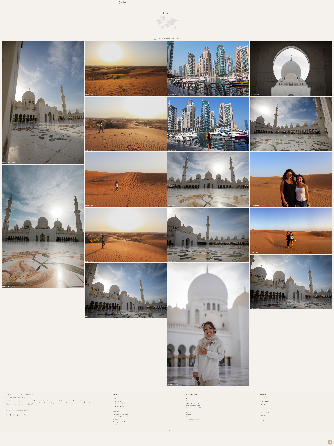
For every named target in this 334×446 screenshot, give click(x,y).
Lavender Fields (120, 404)
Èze (187, 401)
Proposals (118, 401)
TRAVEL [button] (205, 3)
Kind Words (116, 419)
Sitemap (177, 430)
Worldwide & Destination (193, 419)
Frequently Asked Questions (122, 416)
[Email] (14, 415)
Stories (115, 409)
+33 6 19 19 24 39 (29, 404)
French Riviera (119, 406)
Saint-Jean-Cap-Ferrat (193, 405)
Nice (187, 398)
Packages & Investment (120, 414)
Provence (189, 416)
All (155, 38)
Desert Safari (170, 38)
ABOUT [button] (174, 3)
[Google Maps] (24, 415)
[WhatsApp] (17, 415)
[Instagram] (7, 415)
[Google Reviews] (20, 415)
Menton (188, 414)
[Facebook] (10, 415)
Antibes (188, 410)
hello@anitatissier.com (14, 404)
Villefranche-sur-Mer (192, 403)
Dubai (178, 38)
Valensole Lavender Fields (194, 407)
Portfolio (116, 398)
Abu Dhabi (161, 38)
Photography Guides (119, 422)
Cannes (188, 412)
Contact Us (116, 424)
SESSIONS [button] (181, 3)
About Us (116, 411)
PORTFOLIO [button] (190, 3)
